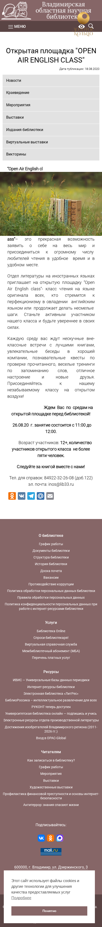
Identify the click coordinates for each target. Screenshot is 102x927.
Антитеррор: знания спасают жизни (51, 805)
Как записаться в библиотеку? (51, 760)
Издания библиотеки (24, 129)
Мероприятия (18, 105)
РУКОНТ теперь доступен (51, 707)
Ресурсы (51, 672)
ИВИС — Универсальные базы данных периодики (51, 680)
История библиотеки (51, 564)
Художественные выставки (51, 787)
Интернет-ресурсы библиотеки (51, 687)
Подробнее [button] (21, 898)
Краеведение (17, 92)
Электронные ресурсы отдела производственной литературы (51, 720)
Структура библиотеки (51, 557)
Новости (13, 80)
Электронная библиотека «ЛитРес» (51, 693)
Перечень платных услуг (51, 658)
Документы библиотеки (51, 551)
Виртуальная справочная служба (51, 644)
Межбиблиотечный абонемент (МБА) (51, 651)
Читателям (51, 752)
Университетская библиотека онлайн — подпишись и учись (51, 713)
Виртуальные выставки (27, 142)
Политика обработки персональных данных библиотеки (51, 591)
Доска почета (51, 571)
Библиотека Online (51, 631)
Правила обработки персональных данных (51, 597)
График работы (51, 544)
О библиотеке (51, 535)
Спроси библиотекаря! (51, 638)
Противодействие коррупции (51, 584)
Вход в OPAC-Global (51, 738)
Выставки (15, 117)
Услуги (51, 622)
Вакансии (51, 577)
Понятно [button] (49, 911)
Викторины (16, 154)
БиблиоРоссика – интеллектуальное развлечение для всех (51, 700)
